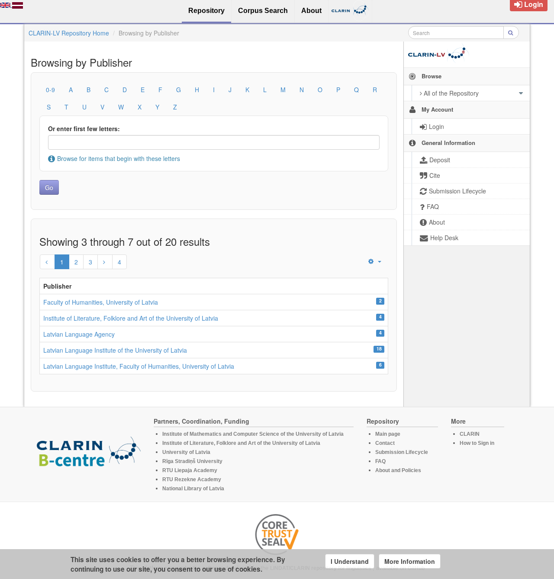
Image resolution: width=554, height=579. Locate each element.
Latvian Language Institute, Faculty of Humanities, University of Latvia (138, 366)
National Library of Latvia (193, 489)
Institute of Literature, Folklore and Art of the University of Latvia (130, 318)
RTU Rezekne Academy (191, 479)
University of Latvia (186, 452)
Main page (387, 434)
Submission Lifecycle (401, 452)
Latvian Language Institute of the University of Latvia (115, 350)
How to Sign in (477, 443)
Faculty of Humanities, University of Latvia (100, 302)
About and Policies (398, 470)
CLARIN (470, 434)
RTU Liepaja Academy (189, 470)
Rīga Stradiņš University (192, 461)
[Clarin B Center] (89, 454)
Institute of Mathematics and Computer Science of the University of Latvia (253, 434)
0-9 (50, 89)
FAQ (380, 461)
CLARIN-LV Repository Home (69, 33)
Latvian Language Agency (79, 334)
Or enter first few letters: (84, 128)
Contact (385, 443)
